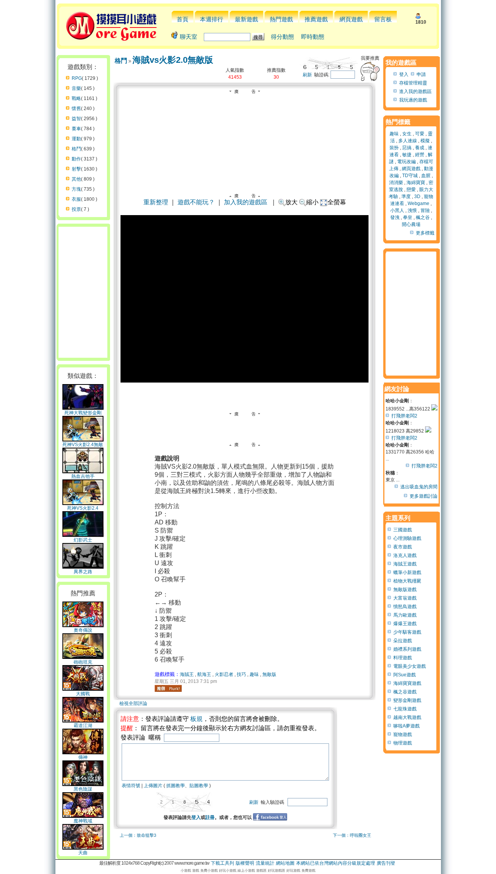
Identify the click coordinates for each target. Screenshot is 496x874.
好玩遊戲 (293, 870)
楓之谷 (423, 217)
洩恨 (412, 210)
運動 (76, 138)
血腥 (426, 175)
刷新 (307, 75)
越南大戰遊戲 (407, 717)
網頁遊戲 (351, 19)
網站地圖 (285, 863)
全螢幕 (336, 202)
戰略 (76, 98)
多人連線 (407, 140)
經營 (419, 154)
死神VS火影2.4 (82, 508)
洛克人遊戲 (405, 555)
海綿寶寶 (415, 182)
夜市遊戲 (402, 547)
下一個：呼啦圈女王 (352, 835)
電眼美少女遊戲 (409, 666)
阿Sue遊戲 (404, 674)
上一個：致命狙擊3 (138, 835)
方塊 (76, 189)
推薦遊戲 (316, 19)
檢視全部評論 (133, 703)
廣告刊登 (386, 863)
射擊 (76, 169)
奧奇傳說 (83, 630)
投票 (76, 209)
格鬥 (76, 149)
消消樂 (396, 182)
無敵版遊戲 (405, 589)
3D (417, 196)
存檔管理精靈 (413, 83)
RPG (77, 78)
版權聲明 (245, 863)
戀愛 (411, 189)
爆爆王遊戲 (405, 623)
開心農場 (411, 224)
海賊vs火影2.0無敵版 (173, 60)
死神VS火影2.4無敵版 (82, 447)
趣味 (254, 674)
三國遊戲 (402, 530)
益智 (76, 118)
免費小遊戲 (209, 870)
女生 (407, 133)
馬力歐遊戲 (405, 615)
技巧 (241, 674)
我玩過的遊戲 (413, 100)
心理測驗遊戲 (407, 538)
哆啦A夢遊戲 (406, 726)
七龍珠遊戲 (405, 709)
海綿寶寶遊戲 (407, 683)
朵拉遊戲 (402, 640)
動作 (76, 159)
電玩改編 (406, 161)
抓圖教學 (175, 785)
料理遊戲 (402, 657)
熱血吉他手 (83, 476)
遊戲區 (261, 870)
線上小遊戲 (246, 870)
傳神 (83, 757)
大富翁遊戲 (405, 598)
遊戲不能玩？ (196, 202)
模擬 (425, 140)
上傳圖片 (153, 785)
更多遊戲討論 (423, 496)
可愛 (419, 133)
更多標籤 (425, 233)
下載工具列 (222, 863)
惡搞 (407, 147)
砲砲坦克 (83, 662)
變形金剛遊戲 (407, 700)
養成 (419, 147)
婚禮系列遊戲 (407, 649)
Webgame (418, 203)
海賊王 (187, 674)
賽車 (76, 128)
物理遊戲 (402, 743)
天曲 (83, 852)
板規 (196, 718)
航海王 (204, 674)
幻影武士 (83, 540)
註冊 (210, 817)
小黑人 (397, 210)
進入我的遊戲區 (415, 91)
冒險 (425, 210)
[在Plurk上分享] (168, 688)
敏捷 (407, 154)
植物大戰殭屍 (407, 581)
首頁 (182, 19)
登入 (196, 817)
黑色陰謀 (83, 789)
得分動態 (282, 36)
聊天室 (188, 36)
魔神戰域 (83, 821)
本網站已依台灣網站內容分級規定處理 (335, 863)
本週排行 (211, 19)
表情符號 (131, 785)
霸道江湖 (83, 725)
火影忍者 (224, 674)
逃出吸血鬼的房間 (418, 487)
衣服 (76, 199)
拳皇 (407, 217)
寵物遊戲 (402, 734)
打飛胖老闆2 (404, 416)
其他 (76, 179)
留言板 (383, 19)
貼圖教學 (198, 785)
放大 (291, 202)
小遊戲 (186, 870)
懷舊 (76, 108)
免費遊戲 (308, 870)
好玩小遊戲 (227, 870)
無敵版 (269, 674)
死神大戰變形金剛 (83, 412)
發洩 (395, 217)
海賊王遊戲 (405, 564)
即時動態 (312, 36)
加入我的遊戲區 (245, 202)
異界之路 (83, 571)
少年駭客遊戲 (407, 632)
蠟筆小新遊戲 (407, 572)
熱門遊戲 (281, 19)
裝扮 (394, 147)
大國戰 (83, 693)
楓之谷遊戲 (405, 692)
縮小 (312, 202)
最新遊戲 (246, 19)
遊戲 (195, 870)
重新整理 (155, 202)
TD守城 (410, 175)
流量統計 (265, 863)
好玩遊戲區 (276, 870)
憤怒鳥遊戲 (405, 606)
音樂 (76, 88)
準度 (406, 196)
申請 (421, 74)
